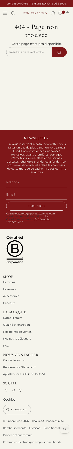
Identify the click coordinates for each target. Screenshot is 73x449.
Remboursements (14, 427)
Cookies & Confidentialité (48, 420)
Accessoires (11, 296)
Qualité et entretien (16, 324)
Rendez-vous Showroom (19, 367)
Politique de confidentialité (23, 216)
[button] (60, 14)
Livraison (34, 427)
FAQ (6, 345)
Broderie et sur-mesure (18, 435)
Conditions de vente (56, 427)
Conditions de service (19, 219)
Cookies (9, 399)
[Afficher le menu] (5, 13)
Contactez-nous (14, 360)
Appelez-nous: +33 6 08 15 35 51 (24, 374)
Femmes (9, 282)
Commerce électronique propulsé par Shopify (32, 442)
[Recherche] (59, 52)
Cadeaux (9, 303)
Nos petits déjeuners (17, 338)
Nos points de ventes (17, 331)
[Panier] (67, 13)
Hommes (9, 289)
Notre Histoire (12, 318)
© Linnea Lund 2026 (16, 420)
